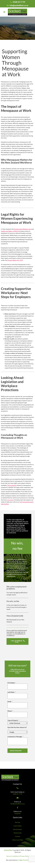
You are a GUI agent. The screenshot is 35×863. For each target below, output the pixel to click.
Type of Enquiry (13, 720)
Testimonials (18, 833)
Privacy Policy (24, 856)
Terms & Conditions (12, 856)
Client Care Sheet (17, 840)
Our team (10, 500)
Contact (17, 836)
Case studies (17, 826)
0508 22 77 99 (17, 794)
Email (9, 701)
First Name (11, 683)
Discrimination (12, 485)
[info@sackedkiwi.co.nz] (17, 798)
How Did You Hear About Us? (17, 728)
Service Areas (17, 829)
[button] (4, 12)
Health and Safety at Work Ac (10, 231)
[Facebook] (17, 808)
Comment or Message (15, 736)
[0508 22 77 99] (17, 788)
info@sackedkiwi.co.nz (17, 804)
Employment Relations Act (22, 229)
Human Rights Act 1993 (15, 260)
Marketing (23, 860)
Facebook (17, 813)
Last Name (11, 692)
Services (17, 822)
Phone (10, 711)
